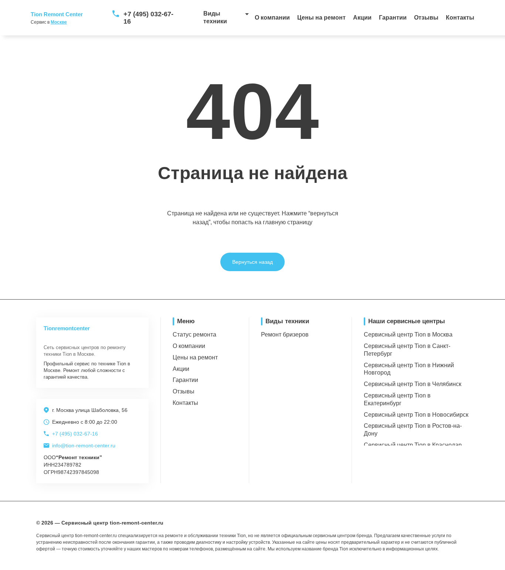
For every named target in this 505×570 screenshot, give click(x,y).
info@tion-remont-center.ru (83, 445)
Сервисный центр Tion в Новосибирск (416, 415)
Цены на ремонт (321, 17)
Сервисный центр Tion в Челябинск (412, 384)
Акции (362, 17)
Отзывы (426, 17)
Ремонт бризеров (285, 334)
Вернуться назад (252, 262)
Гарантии (393, 17)
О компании (272, 17)
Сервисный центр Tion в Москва (408, 334)
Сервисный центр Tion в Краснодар (413, 445)
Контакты (460, 17)
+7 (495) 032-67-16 (148, 17)
